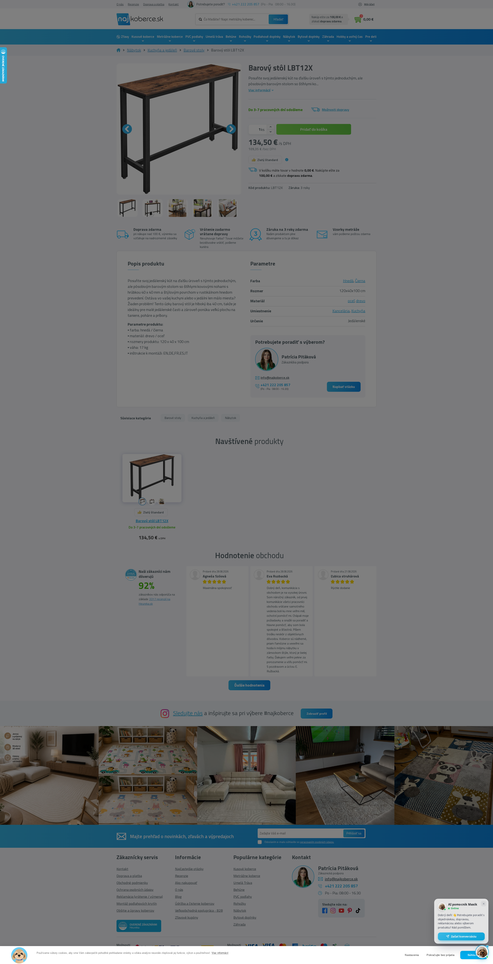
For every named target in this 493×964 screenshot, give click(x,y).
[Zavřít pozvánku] (483, 904)
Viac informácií (220, 952)
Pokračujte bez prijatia (440, 955)
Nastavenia (412, 955)
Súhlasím (474, 955)
